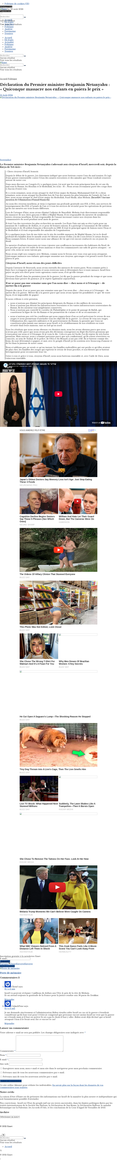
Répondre (9, 999)
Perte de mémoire (10, 973)
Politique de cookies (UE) (17, 4)
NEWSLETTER (6, 7)
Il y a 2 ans (10, 989)
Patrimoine (10, 31)
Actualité (9, 24)
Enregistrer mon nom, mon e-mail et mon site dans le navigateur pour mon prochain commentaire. (52, 1068)
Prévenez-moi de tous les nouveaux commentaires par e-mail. (34, 1072)
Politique (9, 27)
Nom (3, 1055)
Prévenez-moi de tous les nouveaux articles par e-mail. (30, 1076)
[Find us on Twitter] (1, 1151)
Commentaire (7, 1051)
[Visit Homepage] (3, 9)
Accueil (8, 20)
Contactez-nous (5, 11)
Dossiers (9, 33)
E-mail (3, 958)
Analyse (8, 29)
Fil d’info (9, 22)
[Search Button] (25, 17)
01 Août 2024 (6, 95)
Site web (4, 1064)
